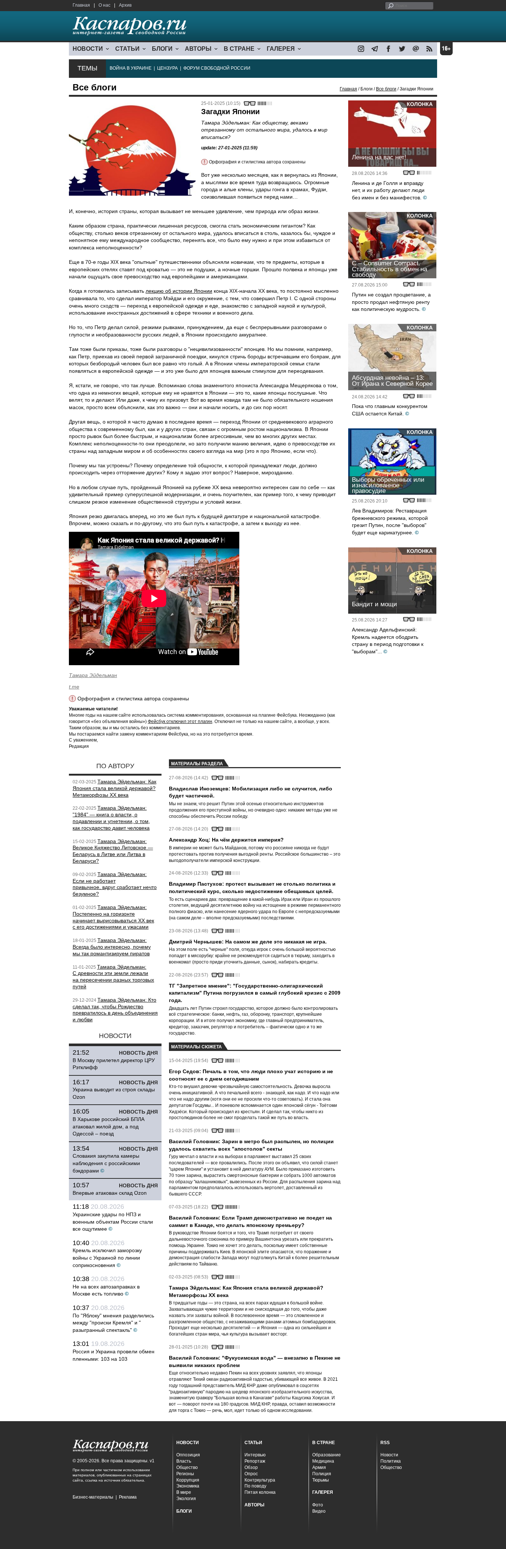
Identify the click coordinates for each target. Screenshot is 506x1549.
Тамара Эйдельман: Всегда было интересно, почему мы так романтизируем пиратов (112, 946)
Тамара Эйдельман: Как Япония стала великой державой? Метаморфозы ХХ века (114, 788)
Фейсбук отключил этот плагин (180, 721)
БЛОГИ (162, 49)
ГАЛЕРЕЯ (281, 49)
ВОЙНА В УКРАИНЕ (131, 68)
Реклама (128, 1497)
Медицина (323, 1461)
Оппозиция (188, 1454)
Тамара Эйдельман (93, 675)
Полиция (321, 1473)
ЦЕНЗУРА (167, 68)
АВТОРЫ (198, 49)
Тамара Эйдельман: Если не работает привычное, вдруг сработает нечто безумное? (115, 884)
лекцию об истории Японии (179, 291)
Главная (81, 5)
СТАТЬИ (127, 49)
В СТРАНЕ (239, 49)
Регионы (185, 1473)
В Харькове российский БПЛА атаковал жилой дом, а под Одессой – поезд (108, 1126)
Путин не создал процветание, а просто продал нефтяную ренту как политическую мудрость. (391, 302)
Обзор (251, 1467)
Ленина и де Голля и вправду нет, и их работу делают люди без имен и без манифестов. (388, 190)
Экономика (187, 1486)
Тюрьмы (320, 1480)
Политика (390, 1461)
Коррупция (187, 1480)
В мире (183, 1492)
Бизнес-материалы (93, 1497)
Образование (326, 1454)
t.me (74, 687)
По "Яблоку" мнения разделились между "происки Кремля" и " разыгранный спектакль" (113, 1323)
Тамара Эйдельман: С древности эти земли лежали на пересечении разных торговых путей (113, 976)
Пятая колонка (260, 1492)
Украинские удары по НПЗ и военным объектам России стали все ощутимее (113, 1221)
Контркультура (259, 1480)
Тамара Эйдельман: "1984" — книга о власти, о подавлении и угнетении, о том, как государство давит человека (111, 817)
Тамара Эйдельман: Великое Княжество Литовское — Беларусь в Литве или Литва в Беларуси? (113, 851)
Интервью (255, 1454)
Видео (319, 1511)
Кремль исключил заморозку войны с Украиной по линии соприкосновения (107, 1257)
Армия (319, 1467)
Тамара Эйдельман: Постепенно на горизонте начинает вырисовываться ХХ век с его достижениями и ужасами (113, 917)
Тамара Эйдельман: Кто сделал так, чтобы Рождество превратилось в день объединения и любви (115, 1009)
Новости (389, 1454)
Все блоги (386, 89)
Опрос (251, 1473)
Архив (125, 5)
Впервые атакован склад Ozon (110, 1193)
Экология (186, 1498)
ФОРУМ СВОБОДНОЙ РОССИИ (216, 68)
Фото (317, 1504)
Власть (183, 1461)
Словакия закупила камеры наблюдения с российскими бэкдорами (106, 1163)
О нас (104, 5)
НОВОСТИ (88, 49)
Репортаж (254, 1461)
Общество (187, 1467)
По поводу (255, 1486)
